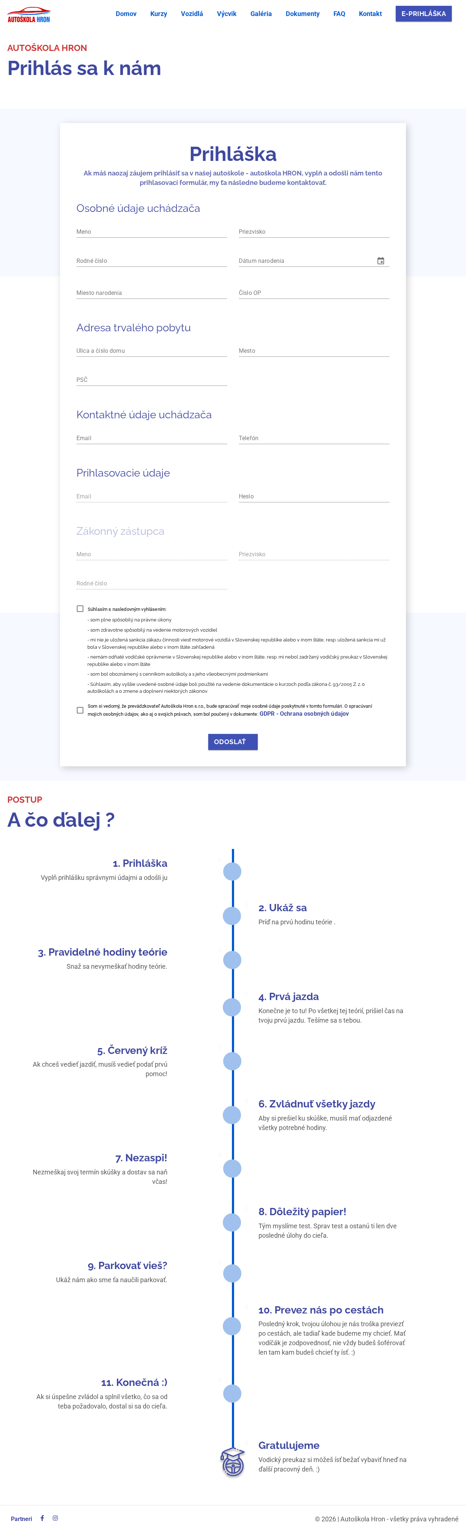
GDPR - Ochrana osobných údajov (304, 713)
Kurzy (158, 13)
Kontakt (370, 13)
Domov (126, 13)
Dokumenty (303, 13)
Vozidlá (192, 13)
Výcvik (227, 13)
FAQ (339, 13)
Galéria (261, 13)
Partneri (21, 1519)
